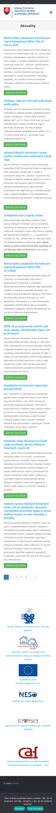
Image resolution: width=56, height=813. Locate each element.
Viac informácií (35, 808)
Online (11, 783)
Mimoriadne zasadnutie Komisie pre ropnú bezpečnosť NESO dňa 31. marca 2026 (27, 41)
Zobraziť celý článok (15, 92)
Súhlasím (19, 808)
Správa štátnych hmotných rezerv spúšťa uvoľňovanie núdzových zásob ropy (28, 156)
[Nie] (52, 803)
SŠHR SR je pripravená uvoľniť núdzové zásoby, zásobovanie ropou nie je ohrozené (27, 329)
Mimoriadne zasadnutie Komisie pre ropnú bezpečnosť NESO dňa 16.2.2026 (27, 267)
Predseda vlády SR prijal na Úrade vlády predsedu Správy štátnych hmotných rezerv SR (25, 444)
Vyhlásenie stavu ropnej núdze (23, 215)
